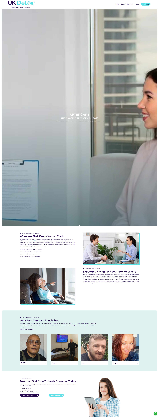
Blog (137, 4)
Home (117, 4)
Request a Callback (55, 395)
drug (26, 240)
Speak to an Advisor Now (28, 395)
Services (130, 4)
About (123, 4)
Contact (145, 4)
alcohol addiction (34, 240)
